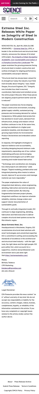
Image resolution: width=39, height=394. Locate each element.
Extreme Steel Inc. (21, 49)
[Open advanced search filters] (30, 18)
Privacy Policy (29, 391)
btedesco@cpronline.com (11, 268)
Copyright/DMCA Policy (13, 391)
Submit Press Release (11, 386)
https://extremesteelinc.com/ (16, 255)
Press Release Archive (22, 382)
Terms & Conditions (29, 386)
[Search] (25, 18)
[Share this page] (36, 19)
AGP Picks (5, 3)
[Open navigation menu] (4, 19)
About (10, 382)
